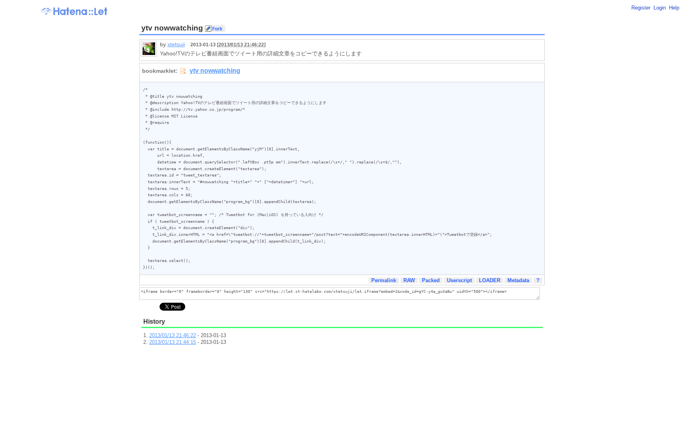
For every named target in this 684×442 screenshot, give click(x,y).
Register (640, 8)
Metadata (518, 280)
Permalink (383, 280)
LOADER (489, 280)
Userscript (459, 280)
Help (674, 8)
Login (660, 8)
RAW (409, 280)
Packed (431, 280)
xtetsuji (176, 44)
